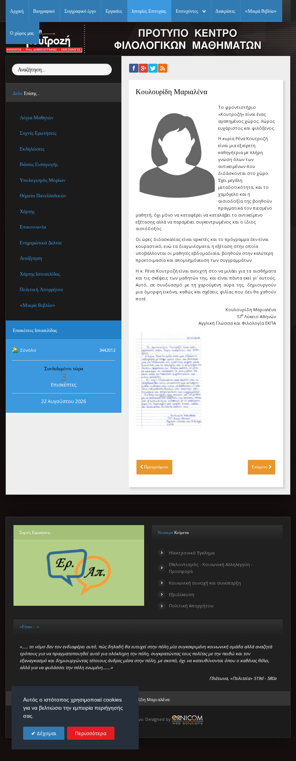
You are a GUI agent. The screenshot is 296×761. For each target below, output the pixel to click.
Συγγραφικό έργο (80, 11)
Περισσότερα (90, 733)
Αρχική (17, 11)
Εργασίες (114, 11)
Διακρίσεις (225, 11)
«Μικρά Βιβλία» (261, 11)
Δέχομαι (45, 733)
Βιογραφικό (44, 11)
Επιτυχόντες (187, 11)
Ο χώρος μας (22, 33)
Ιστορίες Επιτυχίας (149, 11)
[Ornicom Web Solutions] (187, 719)
